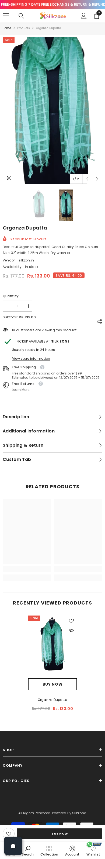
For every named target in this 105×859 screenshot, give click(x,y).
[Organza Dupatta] (52, 647)
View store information (31, 358)
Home (7, 28)
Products (23, 28)
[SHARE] (98, 321)
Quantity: (11, 296)
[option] (52, 110)
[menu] (6, 16)
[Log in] (84, 16)
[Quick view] (71, 630)
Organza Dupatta (53, 699)
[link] (9, 834)
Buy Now (59, 833)
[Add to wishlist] (71, 621)
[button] (87, 179)
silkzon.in (26, 260)
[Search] (21, 16)
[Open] (13, 846)
